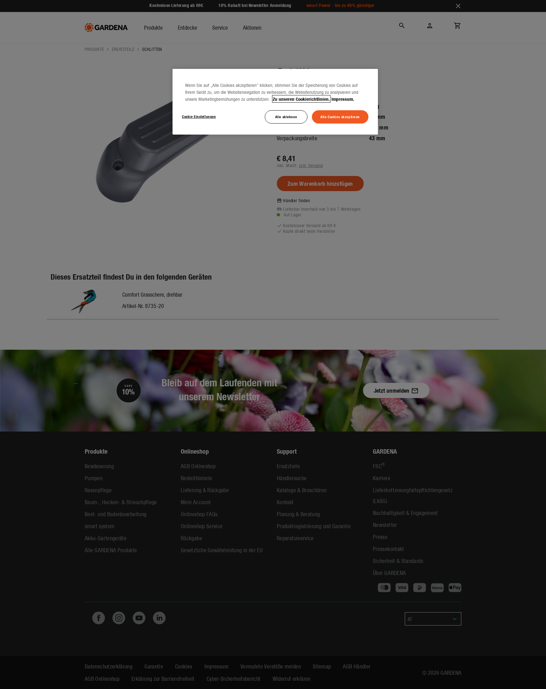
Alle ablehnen (286, 116)
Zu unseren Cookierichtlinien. (301, 99)
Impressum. (342, 99)
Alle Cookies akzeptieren (340, 116)
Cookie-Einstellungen (199, 116)
